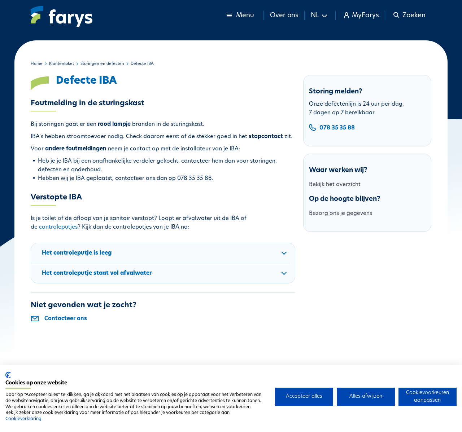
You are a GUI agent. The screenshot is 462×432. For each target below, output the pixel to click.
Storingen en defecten (102, 64)
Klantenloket (61, 64)
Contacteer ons (65, 319)
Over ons (284, 16)
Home (37, 64)
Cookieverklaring (23, 419)
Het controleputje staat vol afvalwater (97, 273)
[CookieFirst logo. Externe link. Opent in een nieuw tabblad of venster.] (8, 375)
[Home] (61, 16)
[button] (320, 15)
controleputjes (58, 227)
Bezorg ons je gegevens (340, 213)
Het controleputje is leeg (77, 253)
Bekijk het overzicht (335, 185)
